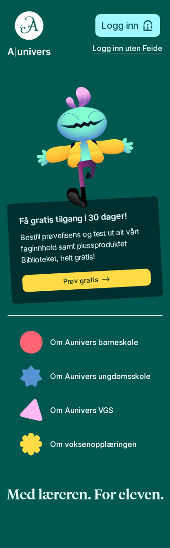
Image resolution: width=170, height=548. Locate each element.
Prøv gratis (81, 281)
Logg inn (119, 25)
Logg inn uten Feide (127, 48)
